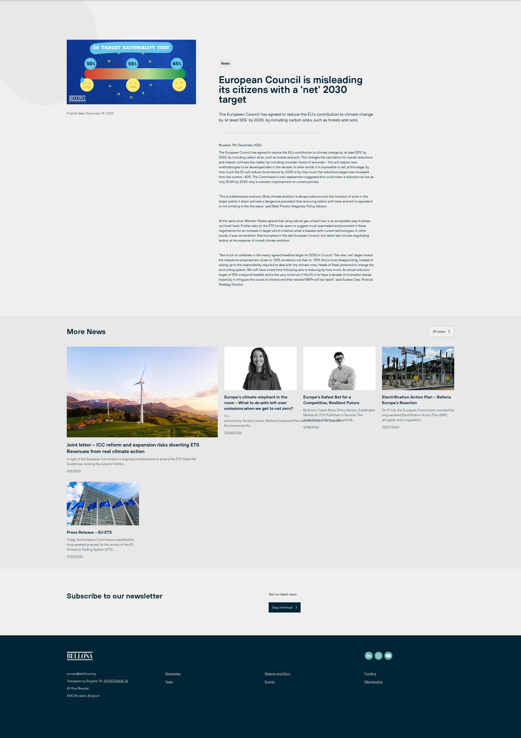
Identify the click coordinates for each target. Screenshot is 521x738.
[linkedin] (369, 656)
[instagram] (378, 656)
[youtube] (388, 656)
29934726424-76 (116, 681)
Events (269, 682)
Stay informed (282, 607)
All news (439, 331)
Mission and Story (277, 673)
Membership (373, 682)
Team (169, 682)
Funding (370, 673)
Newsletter (173, 673)
